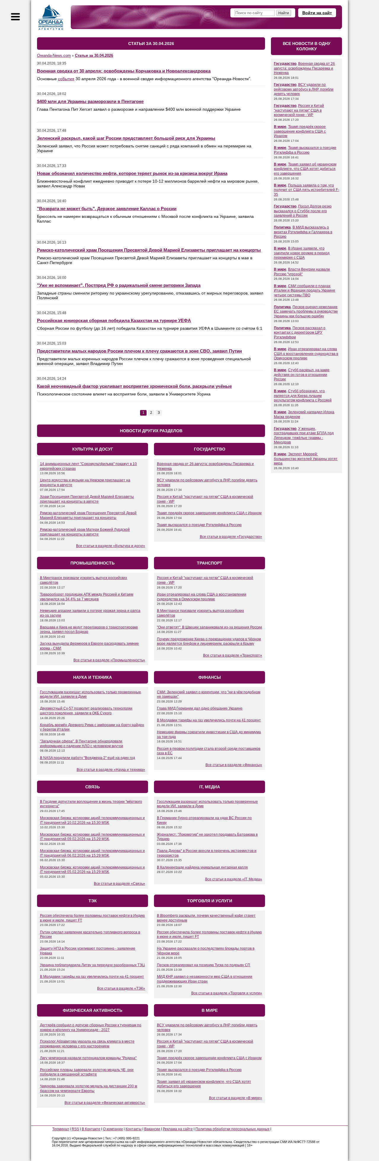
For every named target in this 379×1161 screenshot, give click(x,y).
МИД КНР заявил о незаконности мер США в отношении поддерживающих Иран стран (204, 979)
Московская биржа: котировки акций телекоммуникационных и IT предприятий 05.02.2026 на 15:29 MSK (92, 869)
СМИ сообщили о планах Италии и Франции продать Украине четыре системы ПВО (304, 290)
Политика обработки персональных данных (232, 1129)
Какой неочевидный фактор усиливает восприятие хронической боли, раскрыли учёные (134, 386)
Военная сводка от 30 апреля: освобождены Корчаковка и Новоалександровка (124, 70)
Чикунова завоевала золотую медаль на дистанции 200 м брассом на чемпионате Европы (88, 1088)
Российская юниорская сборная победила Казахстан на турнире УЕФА (114, 320)
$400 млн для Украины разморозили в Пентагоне (90, 101)
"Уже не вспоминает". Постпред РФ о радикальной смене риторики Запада (118, 285)
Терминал (60, 1129)
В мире (280, 127)
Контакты (134, 1129)
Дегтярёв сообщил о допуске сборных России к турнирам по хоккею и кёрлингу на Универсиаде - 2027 (90, 1027)
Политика (282, 227)
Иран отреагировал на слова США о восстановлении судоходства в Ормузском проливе (201, 596)
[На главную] (51, 17)
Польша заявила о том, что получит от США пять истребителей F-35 (306, 190)
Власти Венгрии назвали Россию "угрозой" (302, 271)
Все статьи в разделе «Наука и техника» (111, 770)
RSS (75, 1129)
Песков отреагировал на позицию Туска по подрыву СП (203, 965)
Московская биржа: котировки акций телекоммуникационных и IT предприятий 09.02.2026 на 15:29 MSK (92, 836)
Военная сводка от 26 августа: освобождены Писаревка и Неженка (304, 68)
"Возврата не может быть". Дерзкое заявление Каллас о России (106, 208)
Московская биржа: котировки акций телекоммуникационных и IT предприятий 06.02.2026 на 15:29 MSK (92, 853)
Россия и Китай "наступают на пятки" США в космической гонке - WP (299, 110)
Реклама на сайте (178, 1129)
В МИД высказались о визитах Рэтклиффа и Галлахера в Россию (303, 232)
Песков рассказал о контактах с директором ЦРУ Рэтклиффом (299, 332)
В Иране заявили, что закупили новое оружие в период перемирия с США (302, 253)
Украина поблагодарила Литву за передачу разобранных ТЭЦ (92, 965)
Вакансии (152, 1129)
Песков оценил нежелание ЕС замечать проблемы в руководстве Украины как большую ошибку (306, 311)
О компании (113, 1129)
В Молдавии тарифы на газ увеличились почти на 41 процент (209, 720)
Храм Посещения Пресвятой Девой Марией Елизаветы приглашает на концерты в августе (87, 499)
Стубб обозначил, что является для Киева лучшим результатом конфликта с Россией (303, 395)
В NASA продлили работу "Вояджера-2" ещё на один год (87, 758)
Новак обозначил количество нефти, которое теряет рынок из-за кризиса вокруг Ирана (132, 173)
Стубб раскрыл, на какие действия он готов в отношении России (302, 374)
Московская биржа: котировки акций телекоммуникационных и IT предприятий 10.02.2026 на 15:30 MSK (92, 820)
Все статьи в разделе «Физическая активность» (105, 1103)
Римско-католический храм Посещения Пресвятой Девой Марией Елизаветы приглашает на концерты (149, 250)
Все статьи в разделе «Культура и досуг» (110, 546)
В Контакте (91, 1129)
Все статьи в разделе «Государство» (231, 537)
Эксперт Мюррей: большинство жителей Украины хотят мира (306, 458)
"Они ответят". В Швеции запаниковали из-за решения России (209, 627)
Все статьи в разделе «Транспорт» (232, 655)
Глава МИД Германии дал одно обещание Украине (200, 708)
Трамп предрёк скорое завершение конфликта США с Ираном (209, 513)
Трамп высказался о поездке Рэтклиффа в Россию (199, 525)
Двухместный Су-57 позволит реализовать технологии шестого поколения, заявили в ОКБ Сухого (86, 710)
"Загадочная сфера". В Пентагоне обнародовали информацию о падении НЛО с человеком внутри (81, 743)
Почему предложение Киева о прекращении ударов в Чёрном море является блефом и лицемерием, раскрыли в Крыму (209, 641)
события (66, 78)
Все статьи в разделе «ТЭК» (121, 988)
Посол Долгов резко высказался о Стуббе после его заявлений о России (303, 211)
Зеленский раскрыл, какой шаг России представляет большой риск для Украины (126, 138)
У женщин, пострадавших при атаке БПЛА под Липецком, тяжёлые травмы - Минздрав (304, 436)
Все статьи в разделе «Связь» (119, 884)
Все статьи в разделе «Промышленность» (109, 660)
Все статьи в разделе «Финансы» (233, 765)
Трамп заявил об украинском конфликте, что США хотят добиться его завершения (305, 169)
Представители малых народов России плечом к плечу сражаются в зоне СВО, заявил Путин (139, 350)
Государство (285, 64)
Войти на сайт (317, 12)
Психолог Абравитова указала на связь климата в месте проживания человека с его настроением (87, 1043)
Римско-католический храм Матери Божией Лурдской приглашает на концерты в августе (85, 532)
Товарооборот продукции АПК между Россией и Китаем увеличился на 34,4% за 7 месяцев (86, 596)
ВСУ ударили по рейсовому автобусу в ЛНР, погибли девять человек (303, 89)
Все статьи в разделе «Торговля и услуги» (226, 993)
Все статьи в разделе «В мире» (235, 1098)
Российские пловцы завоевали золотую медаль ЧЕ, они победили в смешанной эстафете (87, 1072)
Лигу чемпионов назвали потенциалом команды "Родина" (88, 1058)
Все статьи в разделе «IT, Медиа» (233, 879)
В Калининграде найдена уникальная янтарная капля (202, 867)
